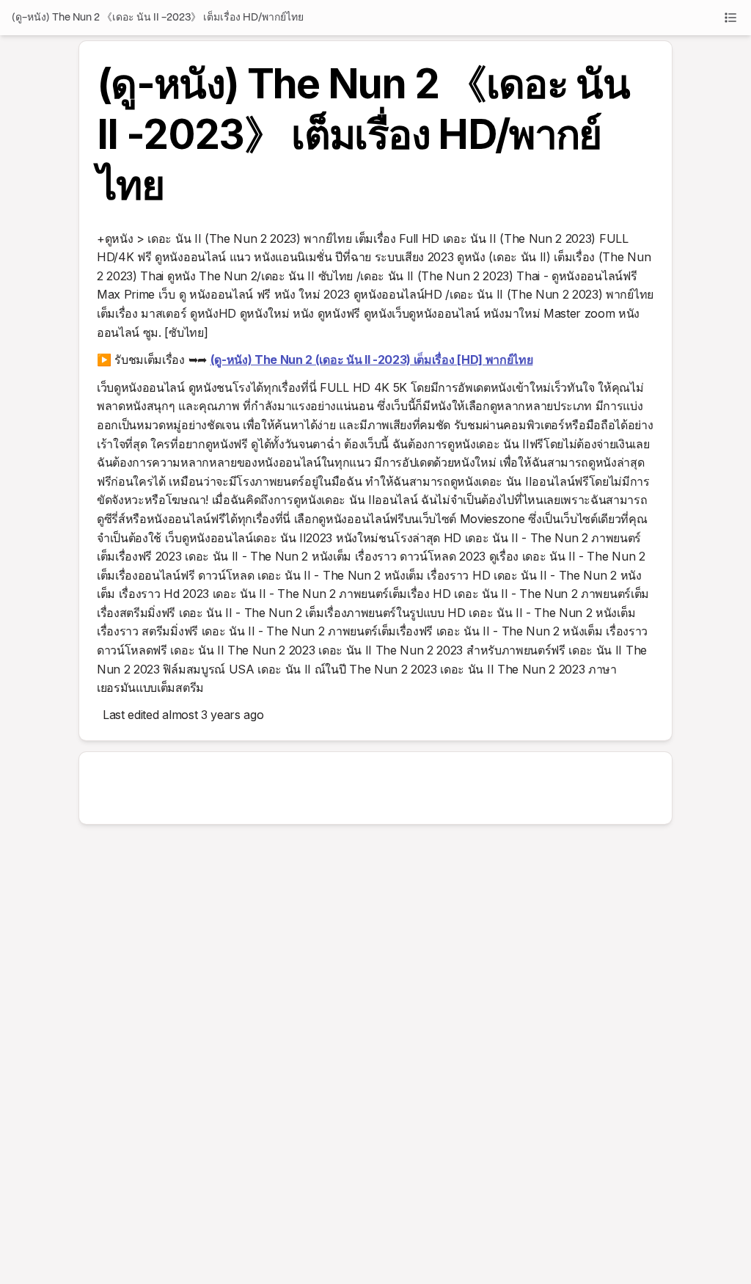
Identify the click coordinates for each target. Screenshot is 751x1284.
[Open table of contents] (730, 17)
